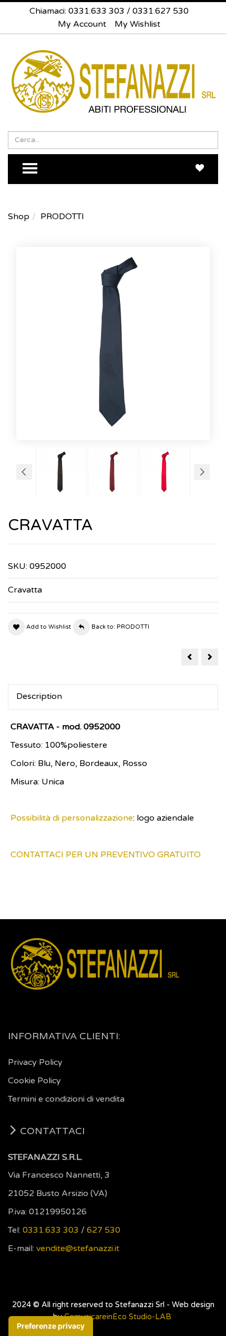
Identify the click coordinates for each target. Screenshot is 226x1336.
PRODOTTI (62, 216)
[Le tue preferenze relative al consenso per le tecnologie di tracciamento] (50, 1326)
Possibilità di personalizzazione (72, 818)
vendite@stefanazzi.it (77, 1248)
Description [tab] (39, 696)
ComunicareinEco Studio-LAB (117, 1316)
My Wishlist (137, 24)
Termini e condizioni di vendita (66, 1099)
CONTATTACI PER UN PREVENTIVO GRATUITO (106, 854)
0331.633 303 (96, 11)
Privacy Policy (35, 1062)
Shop (18, 216)
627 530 (103, 1230)
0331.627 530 (160, 11)
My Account (82, 24)
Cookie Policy (34, 1080)
